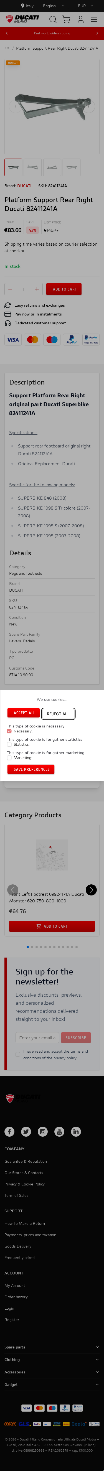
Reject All (58, 713)
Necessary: (23, 731)
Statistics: (22, 744)
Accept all (24, 712)
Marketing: (23, 758)
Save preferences (32, 769)
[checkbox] (9, 731)
